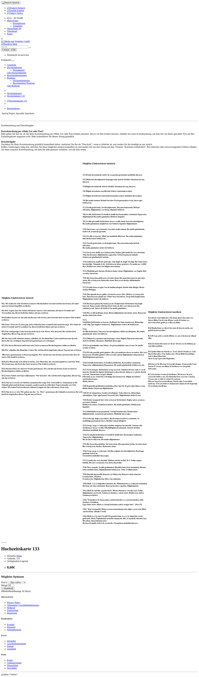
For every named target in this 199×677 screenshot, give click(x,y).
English (20, 10)
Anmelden (17, 26)
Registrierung (19, 23)
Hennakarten (19, 70)
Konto (10, 660)
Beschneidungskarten (17, 75)
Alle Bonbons (13, 86)
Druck (4, 582)
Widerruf (11, 608)
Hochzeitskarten (14, 67)
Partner (10, 646)
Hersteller (11, 641)
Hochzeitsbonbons (21, 80)
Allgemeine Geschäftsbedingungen (23, 605)
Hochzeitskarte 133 (16, 96)
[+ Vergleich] (5, 542)
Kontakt (10, 624)
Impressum (12, 613)
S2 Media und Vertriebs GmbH (15, 41)
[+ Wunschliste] (2, 542)
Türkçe (19, 13)
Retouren (11, 627)
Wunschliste (12, 665)
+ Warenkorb (7, 588)
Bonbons (11, 78)
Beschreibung (13, 108)
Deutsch (21, 8)
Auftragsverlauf (14, 663)
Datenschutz (12, 610)
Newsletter (12, 668)
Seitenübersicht (14, 629)
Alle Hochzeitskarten (16, 72)
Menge (4, 585)
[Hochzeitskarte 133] (17, 101)
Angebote (11, 65)
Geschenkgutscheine (16, 643)
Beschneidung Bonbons (24, 83)
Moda (19, 556)
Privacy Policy (13, 602)
